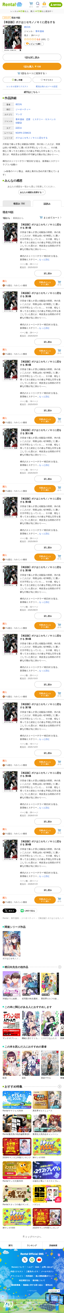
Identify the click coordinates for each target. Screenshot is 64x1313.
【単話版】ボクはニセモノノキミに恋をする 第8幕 (40, 774)
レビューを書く (35, 44)
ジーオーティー (23, 109)
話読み (19, 127)
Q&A (37, 1267)
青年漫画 (39, 31)
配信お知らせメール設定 (47, 86)
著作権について (38, 1280)
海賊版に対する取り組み (33, 1285)
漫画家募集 (15, 1285)
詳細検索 (53, 1245)
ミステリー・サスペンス (44, 119)
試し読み (48, 273)
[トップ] (9, 4)
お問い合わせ (47, 1267)
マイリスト (48, 79)
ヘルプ (29, 1267)
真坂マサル (46, 1077)
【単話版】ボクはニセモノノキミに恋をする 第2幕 (40, 294)
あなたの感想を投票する (31, 192)
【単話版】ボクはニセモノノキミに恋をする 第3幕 (40, 363)
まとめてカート (51, 217)
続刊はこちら (31, 91)
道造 (24, 1077)
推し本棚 (18, 79)
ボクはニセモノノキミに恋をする (32, 137)
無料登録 (57, 4)
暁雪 (5, 1077)
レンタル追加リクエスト (17, 86)
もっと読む (44, 259)
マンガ (19, 114)
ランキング (32, 1245)
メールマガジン (47, 1271)
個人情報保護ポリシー (45, 1276)
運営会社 (49, 1285)
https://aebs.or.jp (22, 1309)
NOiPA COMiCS (23, 132)
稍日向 (27, 26)
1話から (6, 217)
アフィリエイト (17, 1276)
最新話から (18, 217)
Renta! (6, 918)
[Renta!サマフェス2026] (19, 4)
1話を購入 (32, 66)
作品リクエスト (17, 1271)
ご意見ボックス (32, 1271)
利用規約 (29, 1276)
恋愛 (28, 119)
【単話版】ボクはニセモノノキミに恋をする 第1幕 (40, 226)
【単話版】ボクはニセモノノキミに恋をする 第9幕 (40, 843)
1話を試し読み (32, 57)
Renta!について (17, 1267)
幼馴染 (19, 122)
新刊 (10, 1245)
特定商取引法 (24, 1280)
